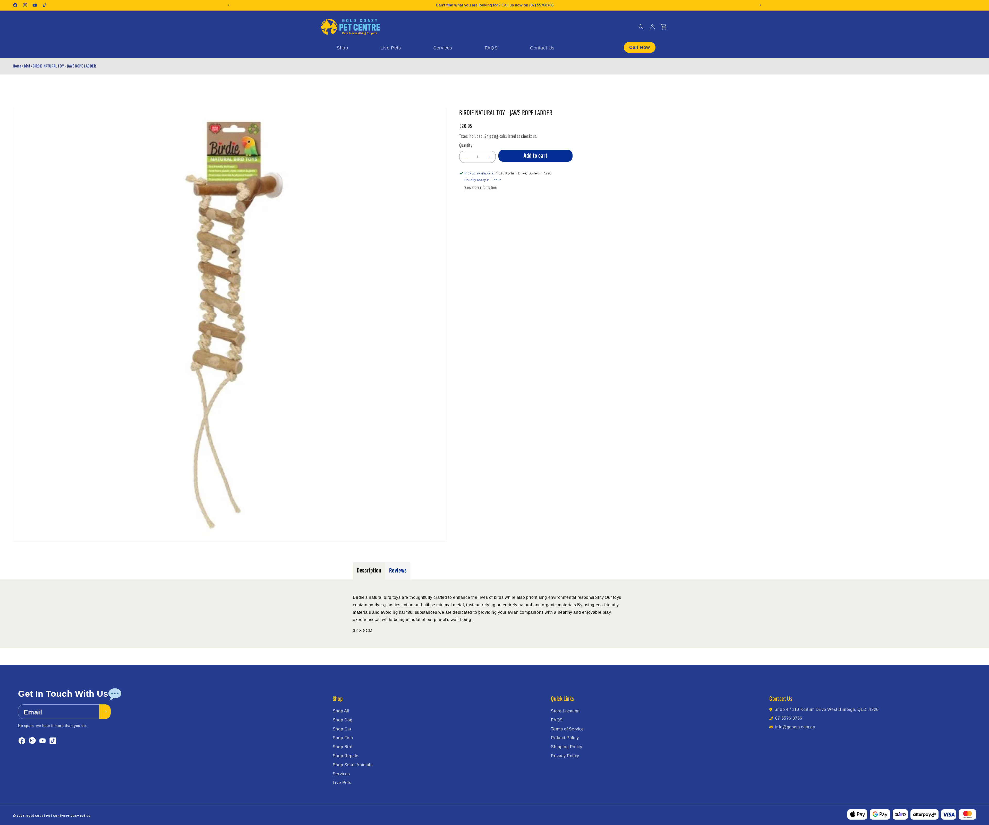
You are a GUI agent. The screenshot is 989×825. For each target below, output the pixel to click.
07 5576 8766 (788, 718)
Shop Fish (343, 738)
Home (17, 66)
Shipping (491, 136)
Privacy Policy (565, 756)
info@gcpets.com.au (795, 727)
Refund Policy (565, 738)
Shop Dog (343, 720)
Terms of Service (567, 729)
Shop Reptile (346, 756)
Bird (27, 66)
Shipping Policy (566, 747)
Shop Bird (342, 747)
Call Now (639, 47)
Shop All (341, 711)
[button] (641, 26)
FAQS (556, 720)
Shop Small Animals (353, 765)
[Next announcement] (760, 5)
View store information (480, 187)
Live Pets (342, 782)
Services (341, 774)
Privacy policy (78, 816)
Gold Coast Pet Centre (45, 816)
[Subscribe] (104, 711)
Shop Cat (342, 729)
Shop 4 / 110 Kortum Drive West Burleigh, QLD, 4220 (826, 709)
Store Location (565, 711)
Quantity (465, 145)
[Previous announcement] (228, 5)
